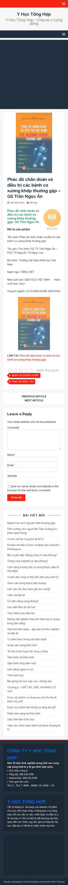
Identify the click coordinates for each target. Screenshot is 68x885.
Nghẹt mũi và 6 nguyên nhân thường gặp (31, 523)
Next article (34, 400)
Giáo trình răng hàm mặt (21, 663)
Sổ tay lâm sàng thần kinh (22, 645)
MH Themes (58, 882)
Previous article (34, 396)
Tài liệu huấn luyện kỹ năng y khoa (27, 651)
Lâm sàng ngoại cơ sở (20, 669)
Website (12, 475)
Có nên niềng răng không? (23, 601)
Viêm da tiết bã (16, 595)
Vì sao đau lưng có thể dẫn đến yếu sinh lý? (33, 577)
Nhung (33, 202)
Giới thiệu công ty (18, 770)
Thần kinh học (15, 675)
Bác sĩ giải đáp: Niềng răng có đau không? (32, 555)
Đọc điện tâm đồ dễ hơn (21, 607)
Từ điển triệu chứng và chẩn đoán (27, 639)
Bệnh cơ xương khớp (25, 375)
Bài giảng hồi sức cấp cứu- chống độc (29, 681)
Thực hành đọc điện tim (21, 613)
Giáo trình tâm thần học (20, 719)
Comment (13, 427)
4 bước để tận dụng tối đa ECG (25, 539)
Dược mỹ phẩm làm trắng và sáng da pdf (31, 707)
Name (11, 454)
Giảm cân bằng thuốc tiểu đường (26, 583)
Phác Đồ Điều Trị (22, 381)
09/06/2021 (17, 202)
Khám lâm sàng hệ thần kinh (23, 713)
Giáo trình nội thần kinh (20, 657)
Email (10, 465)
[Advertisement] (34, 73)
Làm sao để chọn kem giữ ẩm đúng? (28, 589)
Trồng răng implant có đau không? (27, 561)
